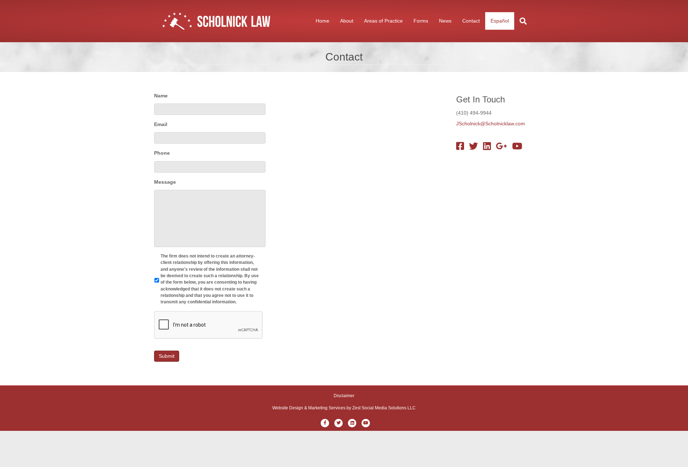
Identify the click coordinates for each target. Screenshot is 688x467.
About (346, 21)
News (445, 21)
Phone (162, 153)
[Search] (520, 21)
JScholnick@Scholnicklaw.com (490, 123)
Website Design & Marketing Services (308, 407)
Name (161, 95)
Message (165, 182)
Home (322, 21)
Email (160, 124)
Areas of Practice (383, 21)
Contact (471, 21)
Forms (421, 21)
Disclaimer (344, 395)
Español (500, 21)
